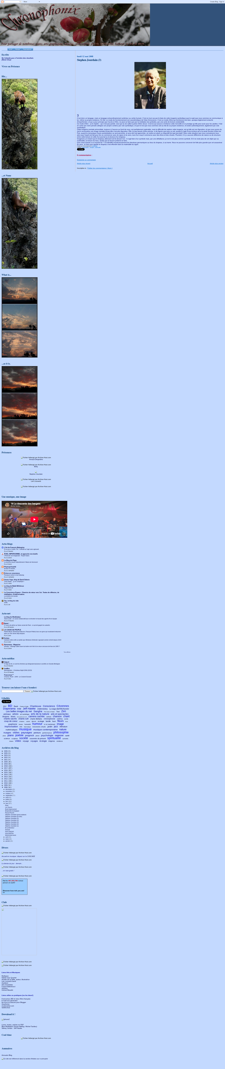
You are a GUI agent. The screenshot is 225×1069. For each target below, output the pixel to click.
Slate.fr (6, 662)
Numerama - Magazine (12, 644)
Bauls (16, 706)
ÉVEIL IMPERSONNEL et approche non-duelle (21, 554)
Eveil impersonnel (11, 809)
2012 (4, 706)
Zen (63, 711)
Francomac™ (9, 675)
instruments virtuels (39, 727)
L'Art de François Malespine (14, 547)
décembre (9, 789)
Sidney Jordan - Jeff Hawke (12, 1028)
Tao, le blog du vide (11, 601)
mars (7, 839)
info (21, 727)
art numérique (24, 714)
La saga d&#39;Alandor (59, 709)
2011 (6, 781)
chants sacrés (10, 719)
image (60, 723)
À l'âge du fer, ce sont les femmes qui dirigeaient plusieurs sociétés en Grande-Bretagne (32, 664)
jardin (49, 727)
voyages (34, 741)
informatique (27, 727)
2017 (6, 768)
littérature (63, 727)
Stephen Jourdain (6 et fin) (13, 816)
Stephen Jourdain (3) (12, 822)
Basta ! (6, 623)
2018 (6, 766)
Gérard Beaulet (7, 990)
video (18, 740)
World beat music (10, 835)
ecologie (41, 721)
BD (10, 706)
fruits (66, 721)
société (23, 738)
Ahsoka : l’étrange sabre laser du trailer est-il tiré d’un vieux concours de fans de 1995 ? (32, 646)
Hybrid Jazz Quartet (9, 978)
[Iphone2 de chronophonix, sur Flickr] (6, 1019)
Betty (36, 466)
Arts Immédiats (7, 985)
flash (54, 721)
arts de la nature (40, 714)
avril (7, 837)
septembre (9, 795)
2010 (6, 783)
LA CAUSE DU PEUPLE (12, 630)
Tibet (58, 712)
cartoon (48, 717)
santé (67, 736)
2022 (6, 757)
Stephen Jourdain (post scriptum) (15, 814)
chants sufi (23, 719)
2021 (6, 760)
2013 (6, 777)
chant (66, 716)
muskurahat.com (8, 1006)
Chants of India (24, 706)
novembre (9, 791)
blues (13, 717)
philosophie (85, 147)
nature (62, 729)
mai (7, 803)
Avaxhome (5, 1004)
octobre (8, 793)
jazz (56, 726)
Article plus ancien (216, 163)
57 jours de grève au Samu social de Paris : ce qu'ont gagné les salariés (27, 625)
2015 (6, 772)
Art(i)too (5, 988)
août (7, 797)
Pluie (6, 805)
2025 (6, 753)
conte (66, 719)
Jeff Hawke (29, 708)
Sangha (92, 147)
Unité (6, 602)
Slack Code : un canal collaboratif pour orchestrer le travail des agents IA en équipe (30, 619)
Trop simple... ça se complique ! (14, 581)
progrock (29, 735)
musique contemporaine (45, 729)
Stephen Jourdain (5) (12, 818)
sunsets (65, 738)
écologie (43, 741)
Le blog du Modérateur (12, 617)
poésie (19, 735)
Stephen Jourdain (36, 474)
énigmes (51, 741)
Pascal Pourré (9, 813)
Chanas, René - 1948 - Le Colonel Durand (17, 677)
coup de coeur (10, 721)
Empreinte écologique (12, 811)
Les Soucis (8, 807)
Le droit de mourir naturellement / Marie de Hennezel (21, 562)
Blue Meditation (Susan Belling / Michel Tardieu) (19, 1026)
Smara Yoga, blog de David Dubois (17, 580)
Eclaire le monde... (10, 568)
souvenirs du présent (38, 738)
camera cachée (36, 716)
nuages (7, 732)
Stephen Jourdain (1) (12, 826)
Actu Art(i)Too (9, 833)
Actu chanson (9, 831)
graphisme (12, 724)
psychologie (47, 735)
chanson (57, 716)
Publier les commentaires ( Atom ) (99, 168)
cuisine (28, 721)
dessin (34, 721)
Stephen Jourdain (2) (12, 824)
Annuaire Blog (7, 1055)
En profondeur (9, 828)
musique (25, 729)
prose (37, 736)
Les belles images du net (19, 711)
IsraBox (7, 668)
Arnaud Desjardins (36, 459)
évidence (60, 741)
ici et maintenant (49, 724)
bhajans (5, 717)
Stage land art (8, 588)
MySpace (5, 976)
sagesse (59, 735)
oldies (16, 732)
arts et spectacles (60, 714)
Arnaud (7, 829)
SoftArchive (6, 1008)
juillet (7, 799)
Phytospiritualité (10, 567)
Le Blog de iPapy (10, 560)
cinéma (59, 719)
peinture (37, 733)
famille (48, 721)
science (7, 738)
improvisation (11, 726)
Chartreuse (35, 706)
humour (37, 723)
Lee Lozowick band (9, 981)
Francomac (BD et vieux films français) (16, 999)
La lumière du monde (11, 596)
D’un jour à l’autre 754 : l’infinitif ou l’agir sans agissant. (21, 549)
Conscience (49, 706)
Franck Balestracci (8, 986)
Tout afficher (67, 652)
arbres (15, 714)
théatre (11, 741)
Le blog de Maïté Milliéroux (14, 586)
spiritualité (98, 147)
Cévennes (63, 705)
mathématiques (11, 730)
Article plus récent (83, 163)
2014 (6, 774)
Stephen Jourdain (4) (12, 820)
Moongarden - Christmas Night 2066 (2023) (18, 670)
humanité (27, 724)
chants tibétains (36, 719)
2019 (6, 764)
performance (47, 733)
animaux (7, 714)
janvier (8, 841)
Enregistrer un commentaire (86, 160)
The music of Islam (49, 711)
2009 (6, 785)
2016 (6, 770)
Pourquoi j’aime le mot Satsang (14, 575)
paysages (26, 732)
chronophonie (49, 719)
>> (13, 891)
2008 (6, 787)
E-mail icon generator (10, 1000)
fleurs (60, 721)
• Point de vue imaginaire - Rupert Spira (16, 556)
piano (11, 735)
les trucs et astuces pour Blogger (14, 1002)
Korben (6, 638)
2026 (6, 751)
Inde (19, 709)
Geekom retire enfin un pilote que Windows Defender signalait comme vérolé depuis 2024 (32, 640)
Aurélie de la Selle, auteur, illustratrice (16, 979)
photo (4, 735)
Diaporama (9, 708)
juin (7, 801)
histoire (21, 724)
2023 (6, 755)
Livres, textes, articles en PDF (13, 1025)
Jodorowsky (42, 709)
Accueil (150, 163)
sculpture (14, 738)
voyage (26, 741)
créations (21, 721)
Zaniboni (5, 983)
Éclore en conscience (12, 573)
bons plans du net (22, 716)
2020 (6, 762)
